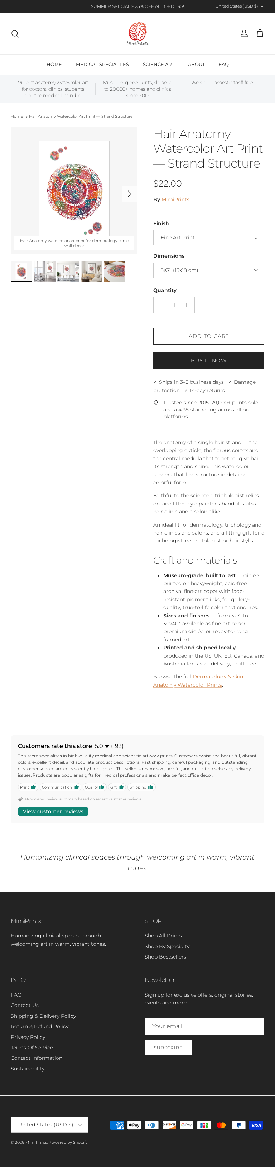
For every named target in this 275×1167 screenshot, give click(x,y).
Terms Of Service (32, 1047)
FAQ (224, 64)
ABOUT (196, 64)
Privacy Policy (28, 1037)
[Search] (15, 33)
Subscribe (168, 1047)
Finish (161, 223)
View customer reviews (53, 811)
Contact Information (36, 1058)
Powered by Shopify (68, 1142)
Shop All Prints (163, 935)
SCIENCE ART (158, 64)
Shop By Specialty (167, 946)
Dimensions (168, 256)
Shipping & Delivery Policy (43, 1016)
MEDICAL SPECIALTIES (102, 64)
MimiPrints (175, 199)
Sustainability (27, 1068)
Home (17, 116)
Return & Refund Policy (39, 1026)
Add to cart (209, 336)
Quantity (165, 290)
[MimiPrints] (137, 33)
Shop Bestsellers (165, 957)
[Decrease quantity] (160, 305)
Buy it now (209, 360)
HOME (54, 64)
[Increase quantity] (188, 305)
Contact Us (25, 1005)
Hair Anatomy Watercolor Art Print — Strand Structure (81, 116)
